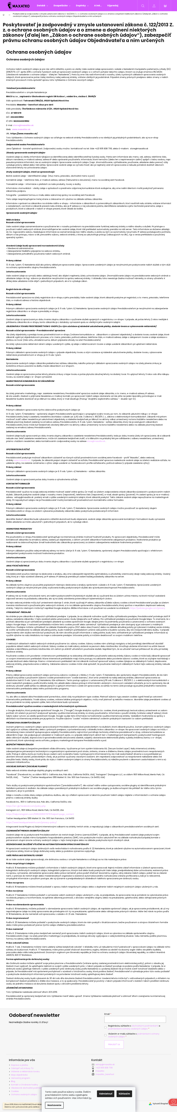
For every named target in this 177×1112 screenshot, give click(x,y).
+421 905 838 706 (104, 1067)
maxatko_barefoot (105, 1074)
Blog (13, 1081)
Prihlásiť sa (114, 1044)
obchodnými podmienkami (145, 1025)
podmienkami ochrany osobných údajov (128, 1028)
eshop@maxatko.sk (105, 1064)
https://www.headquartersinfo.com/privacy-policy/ (31, 822)
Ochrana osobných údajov (24, 1094)
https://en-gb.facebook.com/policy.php (26, 806)
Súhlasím (124, 1093)
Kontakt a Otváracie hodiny (24, 1084)
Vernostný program (20, 1078)
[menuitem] (42, 5)
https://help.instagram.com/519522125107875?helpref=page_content (40, 814)
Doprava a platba (19, 1065)
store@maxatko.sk (96, 441)
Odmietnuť (105, 1093)
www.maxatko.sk (21, 129)
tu (90, 1098)
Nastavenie (54, 1105)
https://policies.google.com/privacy (147, 608)
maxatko (100, 1071)
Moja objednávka (19, 1074)
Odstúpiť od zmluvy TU (22, 1068)
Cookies (15, 1091)
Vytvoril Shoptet (160, 1103)
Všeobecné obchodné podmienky (27, 1087)
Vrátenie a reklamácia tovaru (25, 1071)
